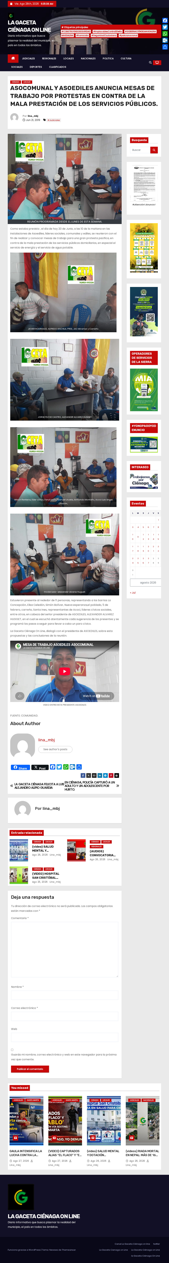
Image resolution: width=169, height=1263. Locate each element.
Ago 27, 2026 (21, 1161)
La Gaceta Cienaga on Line (113, 1249)
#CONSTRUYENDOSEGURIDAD (76, 31)
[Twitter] (165, 27)
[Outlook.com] (165, 40)
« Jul (132, 593)
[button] (150, 62)
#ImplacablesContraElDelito (107, 31)
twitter (156, 1243)
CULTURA (126, 58)
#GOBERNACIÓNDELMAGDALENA (140, 31)
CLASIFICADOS (57, 67)
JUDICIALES (28, 58)
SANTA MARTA (33, 1100)
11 (138, 537)
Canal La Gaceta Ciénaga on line (132, 1243)
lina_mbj (33, 116)
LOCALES (69, 58)
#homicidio (82, 35)
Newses (53, 1249)
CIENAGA (15, 82)
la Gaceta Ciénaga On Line (145, 1255)
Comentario (20, 918)
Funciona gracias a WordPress (24, 1249)
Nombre (17, 987)
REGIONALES (49, 58)
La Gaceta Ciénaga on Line (145, 1249)
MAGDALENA (67, 35)
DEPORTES (36, 67)
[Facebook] (165, 20)
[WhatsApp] (165, 33)
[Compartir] (165, 47)
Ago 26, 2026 (40, 854)
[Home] (13, 58)
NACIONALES (88, 58)
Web (14, 1029)
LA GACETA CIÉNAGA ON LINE (44, 1216)
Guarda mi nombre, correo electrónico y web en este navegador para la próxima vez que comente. (64, 1057)
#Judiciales (54, 120)
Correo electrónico (24, 1008)
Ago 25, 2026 (40, 882)
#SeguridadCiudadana (103, 35)
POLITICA (108, 58)
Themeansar (69, 1249)
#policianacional (128, 35)
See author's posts (55, 749)
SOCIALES (17, 67)
